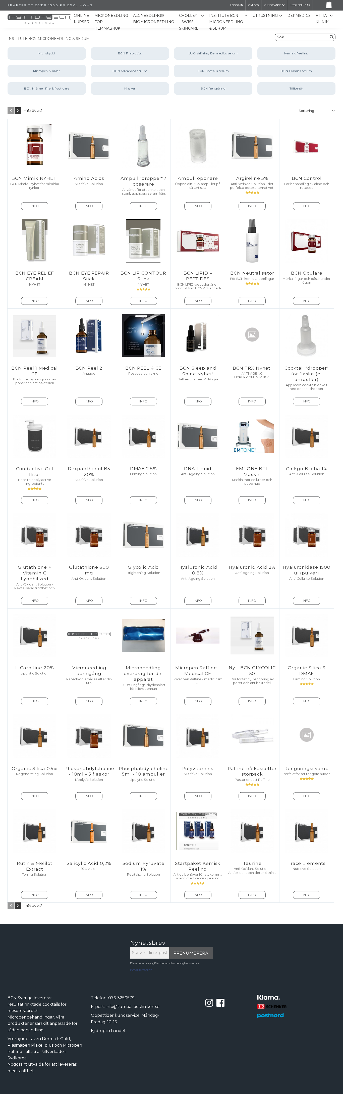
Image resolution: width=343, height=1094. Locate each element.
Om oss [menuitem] (253, 5)
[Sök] (332, 37)
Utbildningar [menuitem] (300, 5)
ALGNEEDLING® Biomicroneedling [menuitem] (153, 18)
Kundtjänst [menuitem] (272, 5)
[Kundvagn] (328, 5)
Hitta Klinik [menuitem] (322, 18)
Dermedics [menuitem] (299, 15)
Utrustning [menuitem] (265, 15)
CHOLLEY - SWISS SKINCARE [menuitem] (188, 22)
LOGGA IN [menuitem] (236, 5)
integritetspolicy (141, 970)
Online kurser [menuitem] (81, 18)
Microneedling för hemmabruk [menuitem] (111, 22)
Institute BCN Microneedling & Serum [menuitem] (226, 22)
